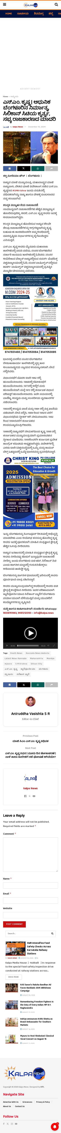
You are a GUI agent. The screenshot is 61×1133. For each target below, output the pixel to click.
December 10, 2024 (37, 127)
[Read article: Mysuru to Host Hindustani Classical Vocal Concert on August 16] (11, 1039)
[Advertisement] (30, 51)
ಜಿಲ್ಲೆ (51, 14)
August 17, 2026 (28, 1012)
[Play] (7, 645)
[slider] (28, 645)
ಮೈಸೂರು (9, 674)
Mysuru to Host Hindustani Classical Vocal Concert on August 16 (37, 1037)
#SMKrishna (19, 191)
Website (7, 909)
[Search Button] (56, 5)
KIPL (42, 1087)
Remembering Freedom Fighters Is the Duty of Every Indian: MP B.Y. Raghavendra (36, 1005)
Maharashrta (36, 658)
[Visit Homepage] (30, 5)
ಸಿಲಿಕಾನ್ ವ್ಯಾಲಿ (23, 674)
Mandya (50, 658)
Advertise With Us (10, 1102)
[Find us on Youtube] (16, 1124)
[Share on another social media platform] (51, 168)
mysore (8, 664)
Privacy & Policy (43, 1102)
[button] (30, 633)
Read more (15, 976)
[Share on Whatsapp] (38, 168)
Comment (9, 834)
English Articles (12, 945)
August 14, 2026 (28, 1029)
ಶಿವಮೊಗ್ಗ (38, 14)
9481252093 (25, 613)
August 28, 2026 (26, 958)
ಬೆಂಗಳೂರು (43, 669)
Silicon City (36, 664)
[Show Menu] (4, 5)
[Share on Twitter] (23, 168)
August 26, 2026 (28, 995)
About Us (7, 1106)
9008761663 (10, 613)
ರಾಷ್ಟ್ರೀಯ (14, 96)
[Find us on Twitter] (8, 1124)
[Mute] (48, 645)
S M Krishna (21, 664)
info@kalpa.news (44, 613)
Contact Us (20, 1106)
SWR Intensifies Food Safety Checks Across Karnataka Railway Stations (39, 948)
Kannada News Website (37, 653)
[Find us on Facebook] (3, 1124)
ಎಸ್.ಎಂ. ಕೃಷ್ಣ (11, 669)
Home (8, 14)
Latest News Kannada (16, 658)
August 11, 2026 (28, 1043)
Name (7, 879)
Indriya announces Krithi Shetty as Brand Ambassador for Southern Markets (36, 1022)
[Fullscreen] (53, 645)
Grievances (27, 1102)
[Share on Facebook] (9, 168)
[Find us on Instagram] (12, 1124)
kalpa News (18, 127)
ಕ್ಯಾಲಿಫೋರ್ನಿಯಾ (28, 669)
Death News (16, 653)
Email (7, 894)
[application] (30, 633)
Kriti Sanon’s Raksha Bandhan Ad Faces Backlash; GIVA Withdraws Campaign (35, 988)
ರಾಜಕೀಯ (23, 14)
